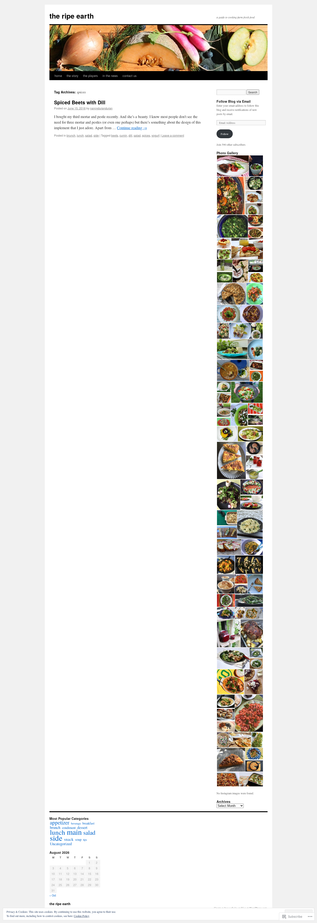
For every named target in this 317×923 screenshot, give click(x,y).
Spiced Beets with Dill (79, 102)
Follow (225, 134)
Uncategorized (61, 843)
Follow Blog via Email (234, 101)
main (74, 832)
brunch (71, 135)
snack (69, 839)
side (96, 135)
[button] (233, 166)
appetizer (59, 822)
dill (130, 135)
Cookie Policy (81, 916)
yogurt (155, 135)
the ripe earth (71, 16)
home (58, 75)
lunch (80, 135)
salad (88, 135)
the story (72, 75)
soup (78, 839)
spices (146, 135)
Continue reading (132, 127)
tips (85, 839)
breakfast (88, 823)
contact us (130, 75)
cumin (123, 135)
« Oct (52, 895)
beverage (76, 823)
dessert (82, 827)
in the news (110, 75)
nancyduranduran (101, 108)
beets (114, 135)
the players (90, 75)
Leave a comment (173, 135)
